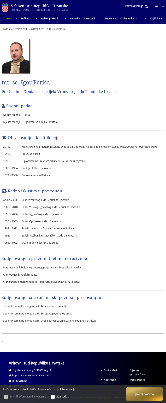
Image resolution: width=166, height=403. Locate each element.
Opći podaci (110, 370)
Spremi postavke (144, 394)
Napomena (110, 379)
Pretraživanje (134, 6)
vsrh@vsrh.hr (19, 380)
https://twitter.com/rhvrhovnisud (30, 375)
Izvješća (109, 18)
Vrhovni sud (7, 20)
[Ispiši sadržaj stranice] (2, 340)
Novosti (74, 18)
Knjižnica (155, 18)
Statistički (62, 396)
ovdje (72, 389)
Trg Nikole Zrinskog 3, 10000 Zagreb (32, 370)
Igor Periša (59, 29)
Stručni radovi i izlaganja (127, 20)
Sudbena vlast (26, 20)
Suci (49, 29)
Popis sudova (137, 379)
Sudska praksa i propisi (49, 20)
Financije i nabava (89, 20)
